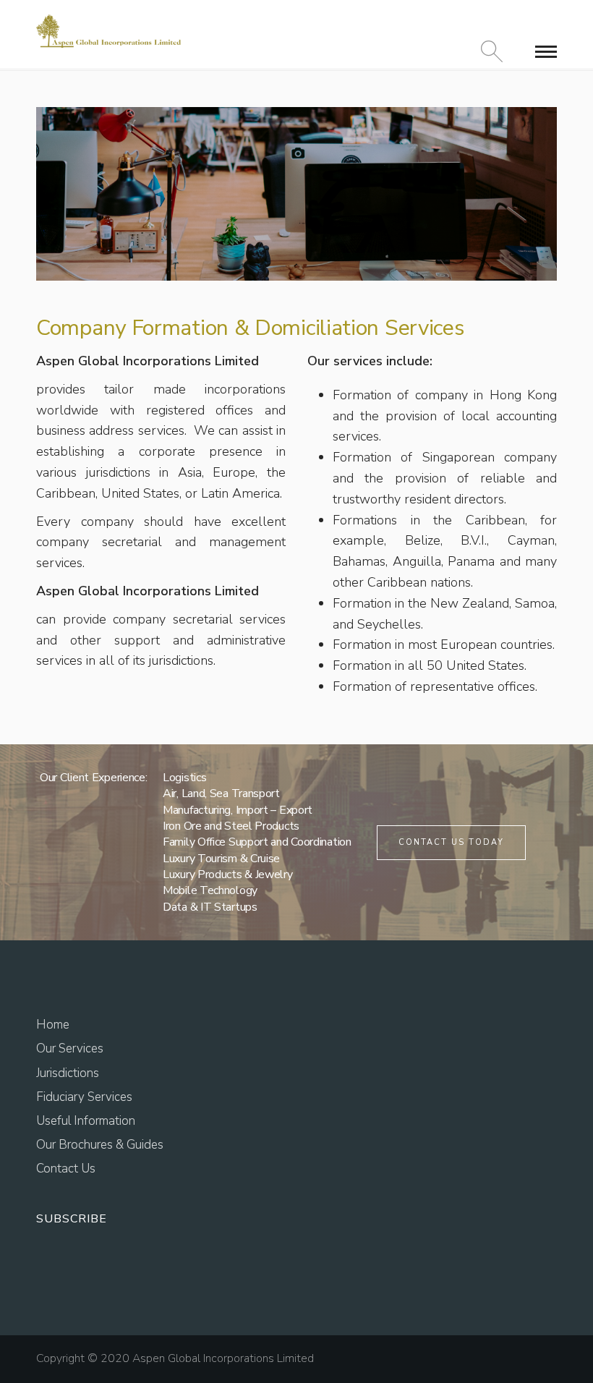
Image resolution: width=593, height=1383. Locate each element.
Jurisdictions (67, 1073)
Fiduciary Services (84, 1097)
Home (52, 1024)
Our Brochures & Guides (99, 1144)
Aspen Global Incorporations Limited (223, 1358)
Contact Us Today (451, 842)
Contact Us (65, 1168)
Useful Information (85, 1120)
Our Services (69, 1048)
